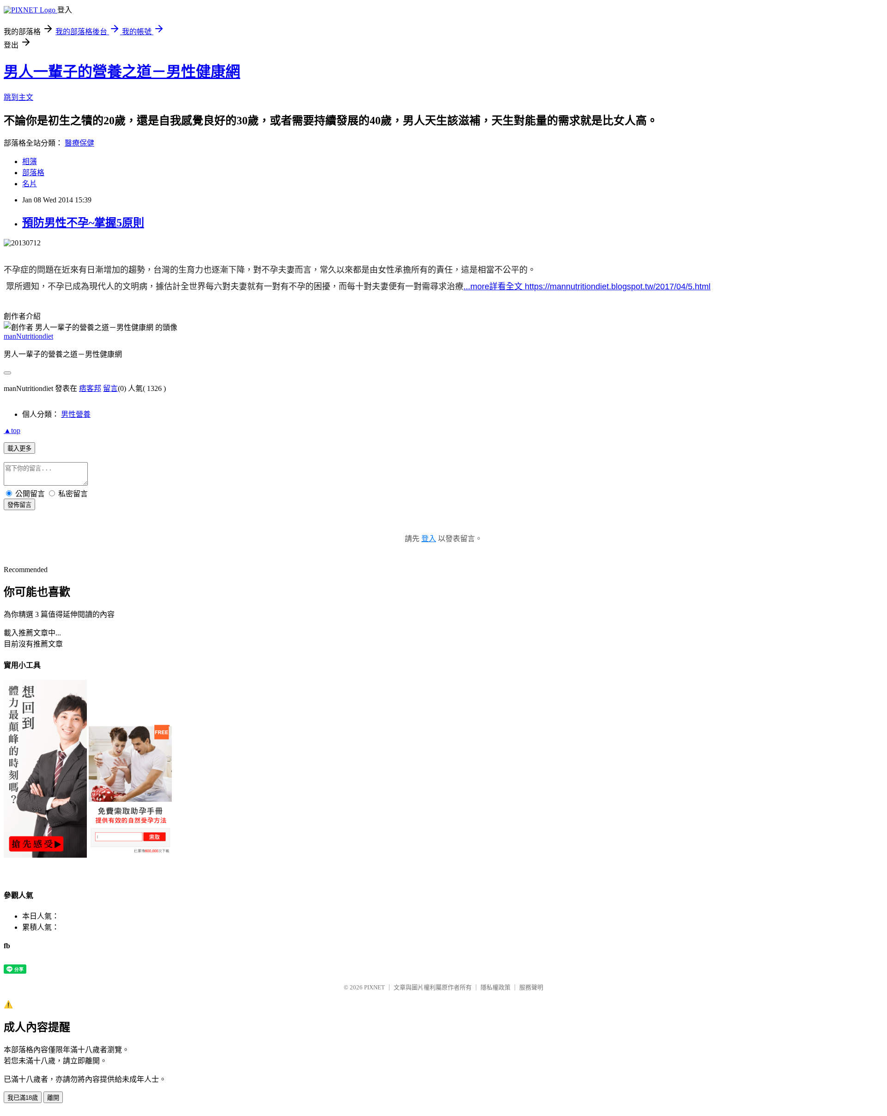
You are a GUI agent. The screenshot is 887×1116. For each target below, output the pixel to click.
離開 (53, 1097)
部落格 (33, 173)
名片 (29, 184)
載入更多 (19, 448)
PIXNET (374, 987)
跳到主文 (18, 97)
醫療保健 (79, 143)
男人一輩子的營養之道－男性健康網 (122, 71)
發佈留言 (19, 504)
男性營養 (76, 414)
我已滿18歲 (22, 1097)
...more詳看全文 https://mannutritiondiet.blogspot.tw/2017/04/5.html (587, 286)
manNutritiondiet (28, 336)
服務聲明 (531, 987)
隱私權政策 (495, 987)
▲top (12, 430)
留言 (110, 388)
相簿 (29, 161)
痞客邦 (90, 388)
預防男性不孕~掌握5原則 (83, 223)
